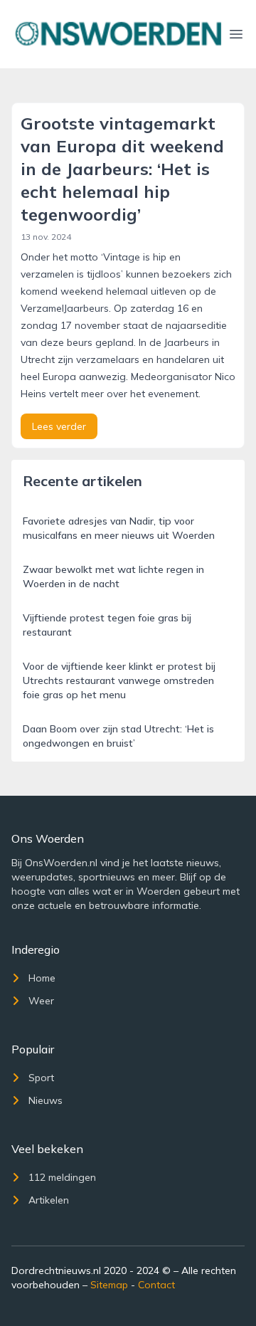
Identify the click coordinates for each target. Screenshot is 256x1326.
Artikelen (48, 1200)
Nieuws (45, 1100)
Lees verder (59, 426)
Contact (156, 1284)
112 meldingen (62, 1177)
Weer (41, 1000)
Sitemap (109, 1284)
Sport (41, 1077)
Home (41, 978)
